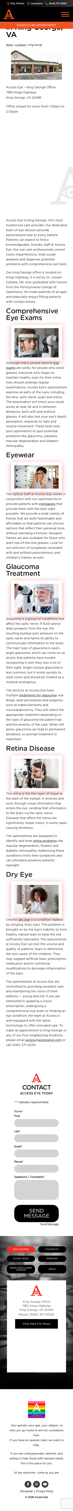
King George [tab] (21, 1249)
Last (17, 1131)
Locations (37, 3)
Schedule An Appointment (36, 25)
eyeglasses (47, 504)
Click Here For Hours (36, 1323)
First (17, 1116)
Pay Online (17, 3)
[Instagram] (36, 1484)
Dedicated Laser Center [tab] (21, 1269)
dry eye (24, 919)
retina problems (45, 841)
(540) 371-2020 (57, 3)
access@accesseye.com (43, 1040)
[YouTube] (45, 1484)
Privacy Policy (44, 1491)
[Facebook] (28, 1484)
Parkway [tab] (52, 1259)
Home (9, 44)
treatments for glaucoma (38, 695)
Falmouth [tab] (52, 1249)
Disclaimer (26, 1491)
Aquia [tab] (52, 1269)
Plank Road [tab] (21, 1259)
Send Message (36, 1213)
